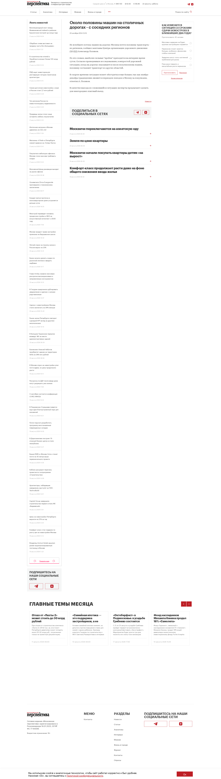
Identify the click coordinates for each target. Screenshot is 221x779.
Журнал (117, 749)
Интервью (63, 11)
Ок (184, 774)
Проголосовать (170, 72)
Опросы (117, 759)
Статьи (33, 11)
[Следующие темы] (189, 604)
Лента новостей (38, 23)
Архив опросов (176, 78)
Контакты (88, 719)
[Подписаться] (192, 3)
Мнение (77, 11)
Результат (183, 72)
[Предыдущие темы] (183, 604)
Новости (148, 101)
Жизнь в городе (94, 11)
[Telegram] (188, 3)
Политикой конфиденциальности (85, 775)
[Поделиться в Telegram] (137, 112)
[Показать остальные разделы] (109, 11)
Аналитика (47, 11)
